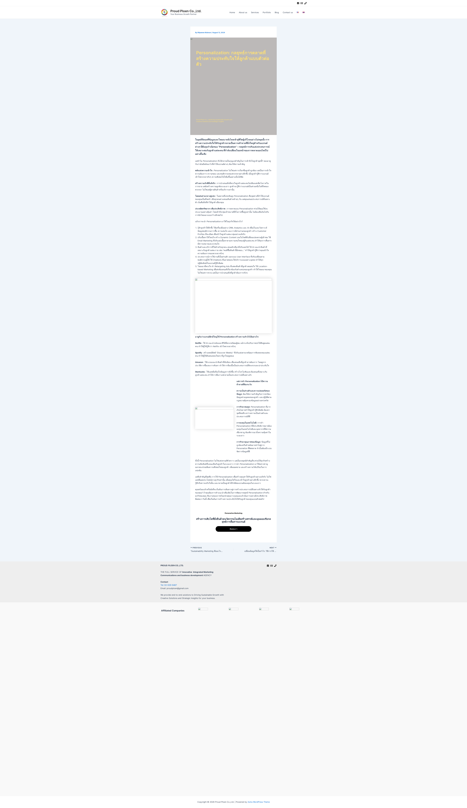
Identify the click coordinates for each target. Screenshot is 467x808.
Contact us (288, 12)
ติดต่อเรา (233, 529)
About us (243, 12)
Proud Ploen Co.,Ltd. (186, 11)
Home (232, 12)
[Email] (302, 3)
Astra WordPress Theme (259, 802)
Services (255, 12)
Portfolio (267, 12)
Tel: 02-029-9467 (169, 585)
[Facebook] (298, 3)
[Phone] (305, 3)
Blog (277, 12)
